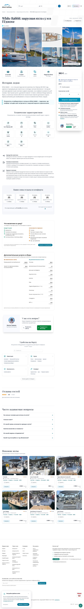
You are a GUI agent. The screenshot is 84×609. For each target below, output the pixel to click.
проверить (57, 599)
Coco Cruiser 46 (34, 477)
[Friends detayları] (15, 465)
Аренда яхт (14, 548)
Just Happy (6, 511)
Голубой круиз (5, 558)
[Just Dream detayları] (69, 500)
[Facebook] (73, 604)
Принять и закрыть (23, 604)
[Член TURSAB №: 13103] (79, 595)
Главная (3, 11)
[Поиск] (59, 6)
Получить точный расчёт (45, 245)
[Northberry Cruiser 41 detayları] (42, 500)
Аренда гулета (15, 551)
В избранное (68, 20)
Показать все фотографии (73, 64)
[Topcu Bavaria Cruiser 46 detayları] (69, 465)
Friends (5, 477)
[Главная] (6, 6)
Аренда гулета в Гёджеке (16, 554)
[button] (22, 47)
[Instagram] (71, 604)
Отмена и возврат (35, 558)
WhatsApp (69, 126)
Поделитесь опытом (35, 565)
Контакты (75, 6)
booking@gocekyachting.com (76, 559)
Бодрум (3, 553)
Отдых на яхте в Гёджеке (5, 563)
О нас (24, 548)
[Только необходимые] (28, 594)
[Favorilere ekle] (26, 457)
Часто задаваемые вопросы (35, 550)
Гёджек (3, 548)
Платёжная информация (36, 561)
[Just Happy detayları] (15, 500)
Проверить (62, 118)
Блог (24, 551)
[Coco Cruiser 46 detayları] (42, 465)
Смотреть (6, 486)
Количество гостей (64, 91)
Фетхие (3, 551)
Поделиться (78, 20)
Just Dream (60, 511)
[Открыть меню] (81, 6)
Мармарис (4, 555)
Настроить (5, 604)
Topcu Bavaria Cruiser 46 (63, 477)
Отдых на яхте (5, 560)
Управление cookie (78, 604)
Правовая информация (36, 554)
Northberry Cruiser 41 (36, 511)
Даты (60, 84)
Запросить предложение (69, 100)
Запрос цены (74, 127)
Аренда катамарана (15, 561)
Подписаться (42, 583)
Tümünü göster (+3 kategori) (28, 379)
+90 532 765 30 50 (65, 559)
